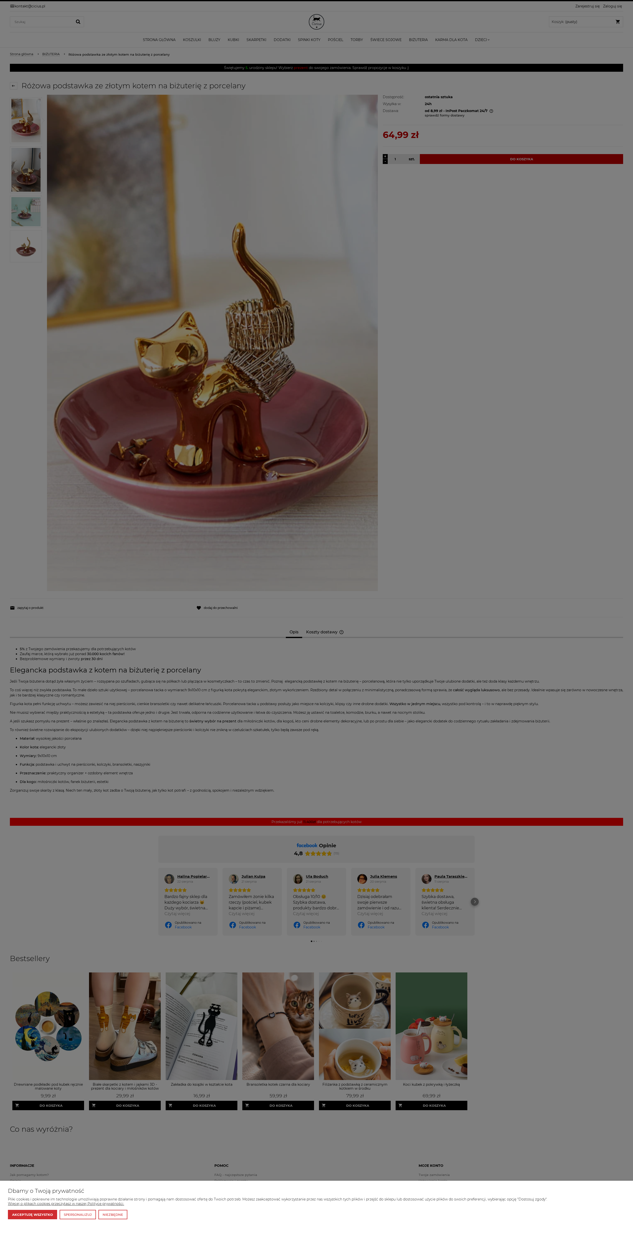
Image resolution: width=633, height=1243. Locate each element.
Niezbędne (113, 1215)
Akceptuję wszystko (32, 1215)
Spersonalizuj (78, 1215)
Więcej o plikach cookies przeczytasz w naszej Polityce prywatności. (66, 1203)
